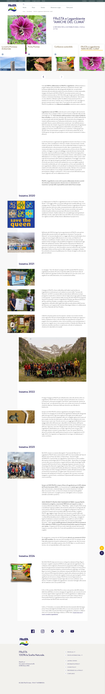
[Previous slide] (43, 77)
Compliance (71, 673)
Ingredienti (21, 1)
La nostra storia (100, 1)
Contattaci (84, 1)
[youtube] (72, 631)
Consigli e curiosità (36, 1)
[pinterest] (62, 631)
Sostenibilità (27, 1)
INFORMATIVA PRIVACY (73, 664)
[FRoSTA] (12, 7)
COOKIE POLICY (71, 667)
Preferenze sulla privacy (75, 670)
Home (24, 11)
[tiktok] (52, 631)
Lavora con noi (92, 1)
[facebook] (32, 631)
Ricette (43, 1)
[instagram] (42, 631)
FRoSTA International (74, 655)
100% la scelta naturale (11, 1)
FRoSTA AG (70, 652)
